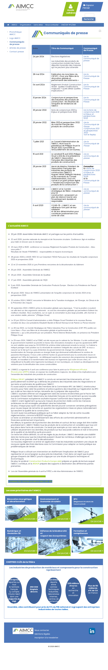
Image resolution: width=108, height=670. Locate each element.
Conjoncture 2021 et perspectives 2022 (91, 130)
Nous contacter (52, 25)
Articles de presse (17, 48)
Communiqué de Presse (91, 181)
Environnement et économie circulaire (50, 500)
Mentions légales (42, 634)
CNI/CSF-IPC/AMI (68, 25)
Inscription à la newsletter (46, 637)
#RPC (26, 372)
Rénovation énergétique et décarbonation (19, 500)
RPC (83, 501)
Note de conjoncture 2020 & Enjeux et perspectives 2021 (92, 172)
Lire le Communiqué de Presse (91, 76)
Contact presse (16, 51)
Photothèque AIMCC (15, 33)
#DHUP (36, 463)
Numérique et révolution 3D (14, 532)
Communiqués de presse (16, 43)
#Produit (83, 369)
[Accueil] (20, 11)
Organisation (25, 25)
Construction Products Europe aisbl (45, 461)
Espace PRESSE (88, 7)
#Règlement (74, 369)
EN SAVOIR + (30, 518)
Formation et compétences (81, 532)
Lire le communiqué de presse (91, 58)
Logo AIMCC (14, 38)
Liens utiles (38, 25)
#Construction (17, 372)
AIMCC (14, 25)
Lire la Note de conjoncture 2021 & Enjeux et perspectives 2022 (91, 114)
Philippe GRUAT (17, 379)
